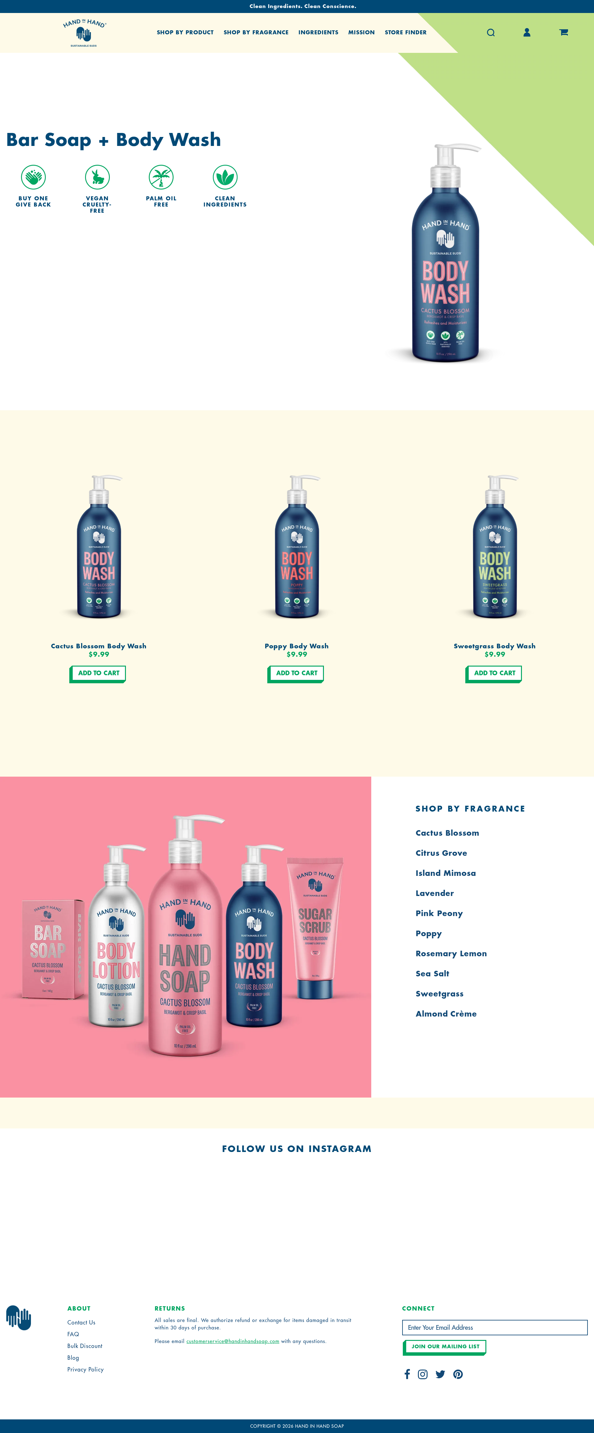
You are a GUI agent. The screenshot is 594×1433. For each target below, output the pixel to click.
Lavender (435, 893)
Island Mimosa (446, 873)
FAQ (73, 1334)
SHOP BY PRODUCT (185, 32)
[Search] (491, 32)
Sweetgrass (440, 994)
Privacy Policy (85, 1369)
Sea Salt (433, 974)
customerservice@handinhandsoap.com (233, 1341)
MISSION (361, 32)
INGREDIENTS (318, 32)
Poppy (429, 933)
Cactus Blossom (448, 833)
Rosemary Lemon (451, 953)
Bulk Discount (84, 1346)
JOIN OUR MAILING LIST (446, 1346)
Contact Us (81, 1322)
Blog (73, 1358)
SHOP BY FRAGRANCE (256, 32)
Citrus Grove (441, 853)
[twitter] (440, 1376)
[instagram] (423, 1376)
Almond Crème (446, 1014)
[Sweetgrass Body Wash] (495, 544)
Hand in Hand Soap (319, 1426)
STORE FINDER (406, 32)
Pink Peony (439, 913)
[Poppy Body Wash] (297, 544)
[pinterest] (458, 1376)
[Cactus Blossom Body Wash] (99, 544)
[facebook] (407, 1376)
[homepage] (84, 33)
